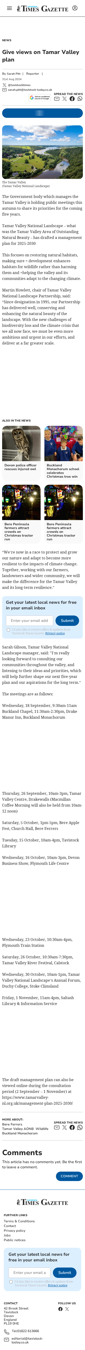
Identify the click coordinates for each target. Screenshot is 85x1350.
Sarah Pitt (14, 74)
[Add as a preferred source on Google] (40, 97)
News (6, 40)
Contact (10, 1226)
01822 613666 (28, 1331)
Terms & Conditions (19, 1221)
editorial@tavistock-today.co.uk (27, 1340)
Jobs (7, 1235)
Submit (67, 620)
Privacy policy (14, 1230)
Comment (69, 1176)
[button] (9, 8)
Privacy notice (55, 633)
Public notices (15, 1240)
